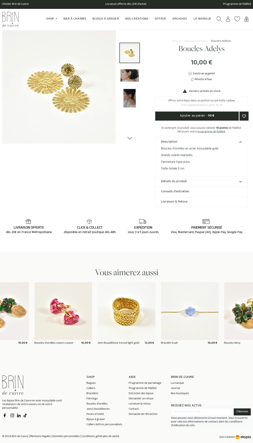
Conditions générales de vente (100, 436)
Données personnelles (66, 436)
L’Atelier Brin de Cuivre (15, 4)
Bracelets (92, 393)
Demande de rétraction (143, 414)
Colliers (90, 388)
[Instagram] (12, 416)
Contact (134, 409)
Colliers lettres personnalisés (104, 424)
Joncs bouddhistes (98, 409)
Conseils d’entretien (175, 192)
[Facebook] (5, 416)
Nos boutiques (180, 393)
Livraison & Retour (174, 202)
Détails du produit (174, 181)
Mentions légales (40, 436)
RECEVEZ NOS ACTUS (186, 406)
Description (169, 142)
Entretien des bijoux (141, 393)
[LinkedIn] (19, 416)
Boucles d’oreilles (97, 404)
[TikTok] (25, 416)
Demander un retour (141, 398)
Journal (175, 388)
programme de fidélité (211, 131)
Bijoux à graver (95, 419)
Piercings (92, 398)
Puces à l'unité (95, 414)
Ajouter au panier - (197, 116)
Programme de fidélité (237, 4)
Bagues (91, 383)
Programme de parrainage (145, 383)
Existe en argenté (203, 73)
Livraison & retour (140, 404)
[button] (219, 19)
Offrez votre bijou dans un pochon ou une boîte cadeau (201, 103)
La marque (177, 383)
